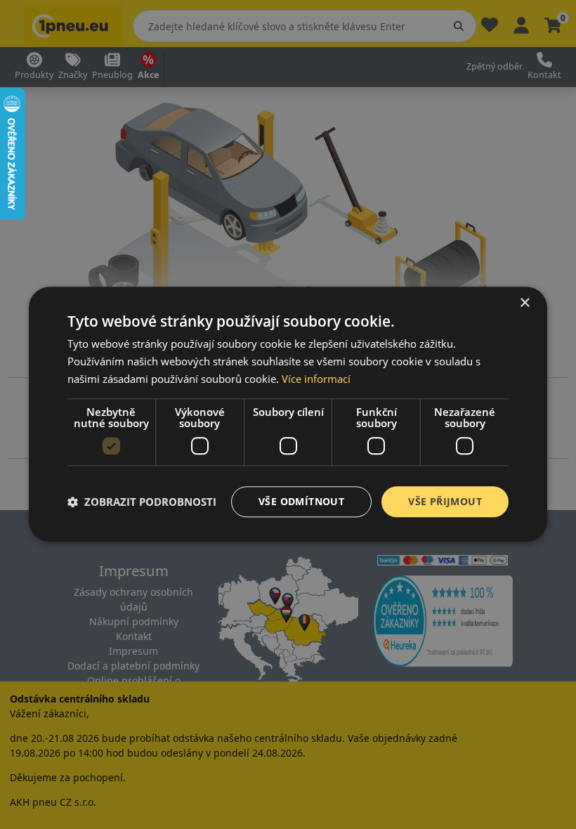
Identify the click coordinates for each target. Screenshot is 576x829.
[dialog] (288, 414)
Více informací (316, 379)
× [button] (524, 303)
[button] (141, 501)
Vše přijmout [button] (445, 501)
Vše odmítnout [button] (301, 501)
